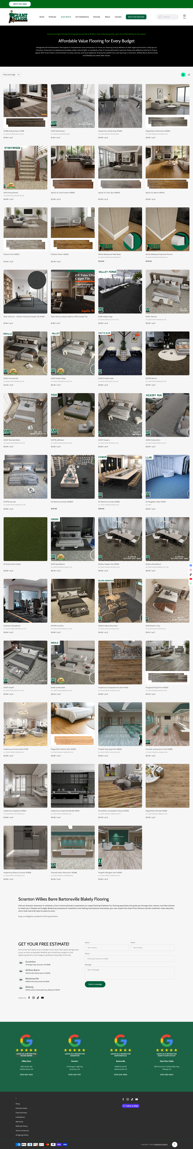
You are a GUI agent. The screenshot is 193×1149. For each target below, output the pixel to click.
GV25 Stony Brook (11, 193)
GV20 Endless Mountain (108, 626)
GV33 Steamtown (58, 131)
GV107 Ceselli (9, 687)
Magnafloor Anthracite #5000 (158, 131)
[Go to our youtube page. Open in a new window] (42, 997)
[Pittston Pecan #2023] (73, 229)
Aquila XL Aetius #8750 (155, 193)
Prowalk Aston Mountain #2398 (64, 872)
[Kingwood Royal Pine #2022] (167, 662)
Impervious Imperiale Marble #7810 (65, 811)
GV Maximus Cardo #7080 (109, 502)
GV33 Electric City (153, 626)
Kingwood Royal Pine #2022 (157, 687)
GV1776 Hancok (10, 502)
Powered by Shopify (161, 1144)
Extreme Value (21, 1108)
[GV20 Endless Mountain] (120, 601)
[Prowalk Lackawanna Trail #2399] (167, 724)
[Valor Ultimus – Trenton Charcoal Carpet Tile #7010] (25, 291)
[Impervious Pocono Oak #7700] (25, 724)
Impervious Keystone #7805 (15, 811)
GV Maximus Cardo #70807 (62, 502)
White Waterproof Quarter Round (159, 254)
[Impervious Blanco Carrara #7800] (25, 847)
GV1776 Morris (151, 378)
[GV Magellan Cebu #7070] (167, 477)
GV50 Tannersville (11, 378)
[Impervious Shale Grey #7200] (120, 106)
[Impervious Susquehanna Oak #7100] (120, 662)
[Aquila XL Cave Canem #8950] (73, 168)
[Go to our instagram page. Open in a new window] (33, 997)
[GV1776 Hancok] (25, 477)
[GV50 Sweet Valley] (73, 353)
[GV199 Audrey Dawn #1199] (25, 106)
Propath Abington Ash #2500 (110, 872)
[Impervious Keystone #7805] (25, 786)
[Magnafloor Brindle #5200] (167, 786)
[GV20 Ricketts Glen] (120, 353)
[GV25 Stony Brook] (25, 168)
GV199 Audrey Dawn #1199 (14, 131)
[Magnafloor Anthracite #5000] (167, 106)
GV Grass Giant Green (12, 564)
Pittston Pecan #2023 (60, 254)
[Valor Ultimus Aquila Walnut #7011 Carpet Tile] (73, 291)
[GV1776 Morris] (167, 353)
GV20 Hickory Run (153, 440)
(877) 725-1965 (20, 4)
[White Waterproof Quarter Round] (167, 229)
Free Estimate (21, 1113)
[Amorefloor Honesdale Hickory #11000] (120, 786)
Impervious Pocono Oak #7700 (16, 749)
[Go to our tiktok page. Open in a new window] (38, 997)
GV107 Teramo (151, 317)
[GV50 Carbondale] (73, 662)
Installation (20, 1117)
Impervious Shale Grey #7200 (110, 131)
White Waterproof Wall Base (109, 254)
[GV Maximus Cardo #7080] (120, 477)
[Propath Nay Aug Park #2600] (120, 724)
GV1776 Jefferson (57, 440)
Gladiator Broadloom (12, 626)
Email (133, 943)
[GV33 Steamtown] (73, 106)
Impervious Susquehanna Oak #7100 (113, 687)
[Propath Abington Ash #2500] (120, 847)
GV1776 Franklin (57, 626)
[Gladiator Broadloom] (25, 601)
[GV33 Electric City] (167, 601)
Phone (87, 954)
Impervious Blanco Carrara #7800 (17, 872)
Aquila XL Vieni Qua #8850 (109, 193)
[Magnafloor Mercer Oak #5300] (73, 724)
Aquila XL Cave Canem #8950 (63, 193)
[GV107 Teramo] (167, 291)
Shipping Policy (22, 1135)
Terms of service (22, 1130)
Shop (18, 1104)
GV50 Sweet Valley (58, 378)
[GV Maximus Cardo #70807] (73, 477)
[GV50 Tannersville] (25, 353)
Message (88, 965)
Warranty (19, 1122)
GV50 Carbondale (58, 687)
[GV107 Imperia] (120, 415)
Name (87, 943)
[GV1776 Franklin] (73, 601)
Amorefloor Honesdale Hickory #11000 (113, 811)
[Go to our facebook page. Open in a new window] (29, 997)
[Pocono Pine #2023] (25, 229)
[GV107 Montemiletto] (25, 415)
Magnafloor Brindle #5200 (156, 811)
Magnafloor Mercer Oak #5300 (63, 749)
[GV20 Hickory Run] (167, 415)
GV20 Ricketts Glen (106, 378)
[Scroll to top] (174, 1144)
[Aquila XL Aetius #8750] (167, 168)
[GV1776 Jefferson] (73, 415)
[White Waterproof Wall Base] (120, 229)
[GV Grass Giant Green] (25, 539)
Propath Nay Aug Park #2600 (110, 749)
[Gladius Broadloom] (167, 539)
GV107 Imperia (104, 440)
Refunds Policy (21, 1126)
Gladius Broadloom (153, 564)
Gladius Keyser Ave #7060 (108, 564)
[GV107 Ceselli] (25, 662)
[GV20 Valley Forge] (120, 291)
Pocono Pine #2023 (11, 254)
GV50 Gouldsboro (58, 564)
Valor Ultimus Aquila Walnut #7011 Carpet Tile (69, 317)
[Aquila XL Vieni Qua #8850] (120, 168)
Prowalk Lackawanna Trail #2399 (159, 749)
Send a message (95, 984)
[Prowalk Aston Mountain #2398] (73, 847)
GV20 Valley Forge (105, 317)
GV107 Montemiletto (12, 440)
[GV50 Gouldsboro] (73, 539)
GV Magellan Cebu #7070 (156, 502)
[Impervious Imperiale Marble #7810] (73, 786)
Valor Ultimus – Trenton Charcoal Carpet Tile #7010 (24, 317)
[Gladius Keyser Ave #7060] (120, 539)
